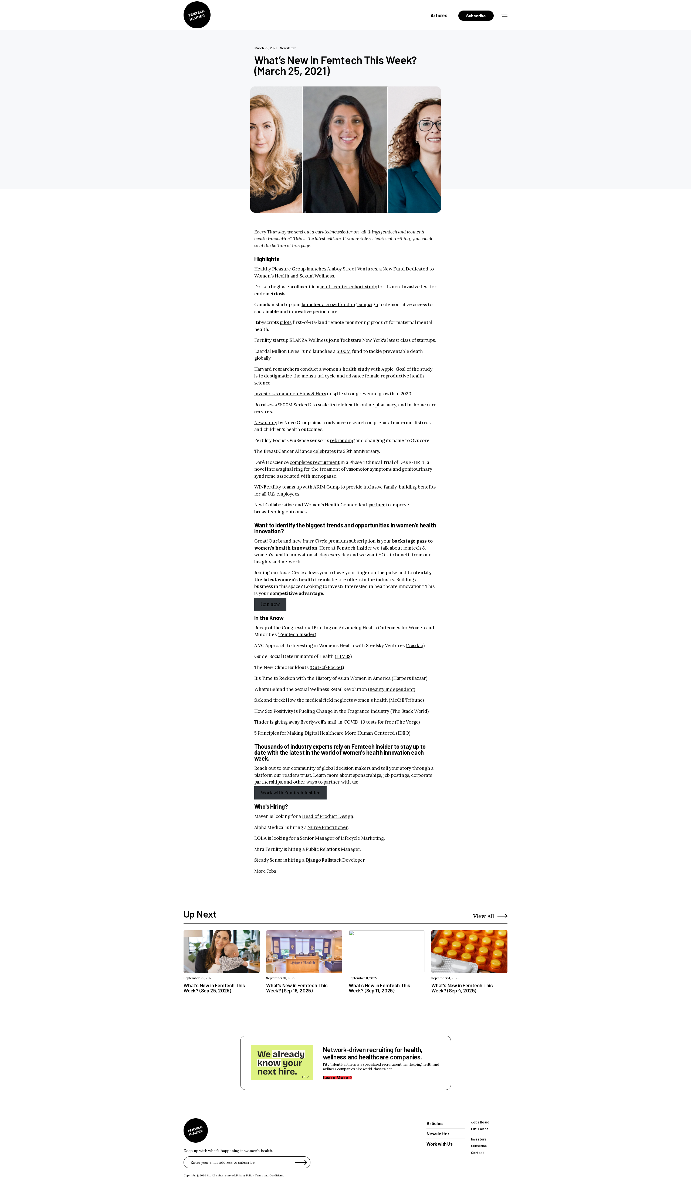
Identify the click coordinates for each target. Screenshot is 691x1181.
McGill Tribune (406, 700)
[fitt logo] (197, 14)
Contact (477, 1153)
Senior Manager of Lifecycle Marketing (342, 838)
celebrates (324, 451)
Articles (439, 15)
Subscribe (479, 1146)
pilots (286, 322)
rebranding (342, 440)
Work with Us (439, 1144)
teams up (292, 487)
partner (376, 505)
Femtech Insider (297, 634)
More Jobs (265, 871)
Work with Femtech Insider (290, 793)
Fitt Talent (479, 1129)
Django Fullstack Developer (335, 860)
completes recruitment (315, 462)
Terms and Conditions (269, 1175)
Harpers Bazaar (409, 678)
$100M (344, 351)
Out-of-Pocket (326, 667)
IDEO (403, 733)
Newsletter (288, 48)
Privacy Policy (244, 1175)
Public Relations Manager (333, 849)
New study (265, 423)
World (420, 711)
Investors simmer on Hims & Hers (290, 394)
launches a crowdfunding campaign (340, 304)
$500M (285, 405)
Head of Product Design (327, 816)
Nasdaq (415, 645)
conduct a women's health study (334, 369)
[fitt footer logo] (196, 1130)
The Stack (402, 711)
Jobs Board (480, 1122)
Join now (270, 604)
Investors (478, 1139)
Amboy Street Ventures (352, 269)
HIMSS (343, 656)
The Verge (407, 722)
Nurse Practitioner (327, 827)
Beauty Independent (392, 689)
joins (334, 340)
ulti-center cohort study (350, 287)
